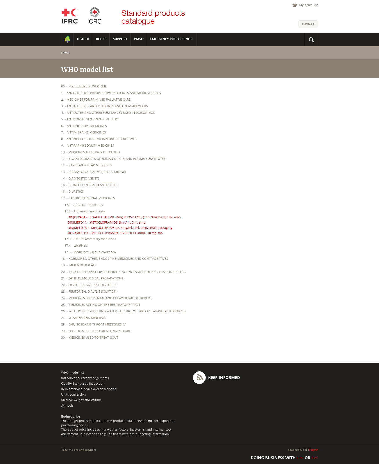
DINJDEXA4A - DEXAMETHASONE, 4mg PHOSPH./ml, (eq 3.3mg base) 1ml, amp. (125, 217)
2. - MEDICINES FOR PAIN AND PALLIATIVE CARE (96, 99)
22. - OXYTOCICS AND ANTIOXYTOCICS (89, 285)
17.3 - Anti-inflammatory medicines (90, 239)
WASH (138, 39)
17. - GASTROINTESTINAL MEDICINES (88, 198)
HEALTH (83, 39)
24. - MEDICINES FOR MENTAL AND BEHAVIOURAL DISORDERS (106, 298)
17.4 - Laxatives (75, 245)
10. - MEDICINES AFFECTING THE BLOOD (90, 152)
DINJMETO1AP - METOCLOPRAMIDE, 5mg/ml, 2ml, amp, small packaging (120, 228)
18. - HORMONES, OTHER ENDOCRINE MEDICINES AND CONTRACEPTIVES (114, 258)
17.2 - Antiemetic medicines (84, 211)
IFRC (314, 458)
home (65, 53)
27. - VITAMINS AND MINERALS (83, 318)
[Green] (67, 39)
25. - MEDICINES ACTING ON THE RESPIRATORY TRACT (100, 304)
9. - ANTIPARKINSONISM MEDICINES (87, 145)
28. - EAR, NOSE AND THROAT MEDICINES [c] (93, 324)
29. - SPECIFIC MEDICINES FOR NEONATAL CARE (96, 331)
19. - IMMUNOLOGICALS (78, 265)
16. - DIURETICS (72, 191)
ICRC (300, 458)
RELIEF (101, 39)
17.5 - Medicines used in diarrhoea (90, 252)
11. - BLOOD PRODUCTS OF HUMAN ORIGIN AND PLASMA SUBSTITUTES (113, 158)
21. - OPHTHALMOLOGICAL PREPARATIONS (92, 278)
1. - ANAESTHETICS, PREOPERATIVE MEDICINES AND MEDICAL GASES (111, 93)
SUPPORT (120, 39)
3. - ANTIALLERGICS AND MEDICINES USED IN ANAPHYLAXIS (104, 106)
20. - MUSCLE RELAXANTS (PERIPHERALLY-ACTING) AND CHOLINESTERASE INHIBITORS (123, 272)
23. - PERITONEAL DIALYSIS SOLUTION (88, 291)
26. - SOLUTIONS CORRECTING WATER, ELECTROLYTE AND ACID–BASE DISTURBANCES (123, 311)
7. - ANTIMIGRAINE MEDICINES (83, 132)
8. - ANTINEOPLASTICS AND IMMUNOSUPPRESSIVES (98, 139)
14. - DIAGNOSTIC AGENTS (80, 178)
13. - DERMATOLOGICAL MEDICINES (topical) (93, 172)
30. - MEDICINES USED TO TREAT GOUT (89, 337)
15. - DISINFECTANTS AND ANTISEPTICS (89, 185)
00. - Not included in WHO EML (84, 86)
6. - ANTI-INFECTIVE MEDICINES (84, 126)
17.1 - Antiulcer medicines (83, 205)
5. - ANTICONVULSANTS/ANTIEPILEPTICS (90, 119)
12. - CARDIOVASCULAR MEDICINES (86, 165)
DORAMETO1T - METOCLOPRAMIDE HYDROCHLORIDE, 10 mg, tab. (116, 233)
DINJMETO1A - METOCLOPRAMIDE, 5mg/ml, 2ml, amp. (107, 222)
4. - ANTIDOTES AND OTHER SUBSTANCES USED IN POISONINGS (108, 112)
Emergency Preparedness (171, 39)
